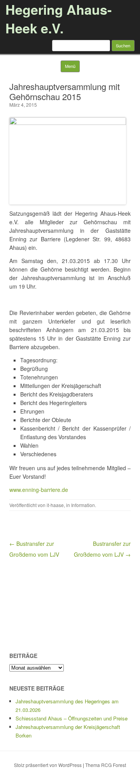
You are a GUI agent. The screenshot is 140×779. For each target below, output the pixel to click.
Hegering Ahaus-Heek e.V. (58, 18)
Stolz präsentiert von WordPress (48, 765)
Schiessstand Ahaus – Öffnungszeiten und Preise (72, 718)
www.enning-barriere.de (38, 489)
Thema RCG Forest (105, 765)
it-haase (55, 505)
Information (83, 505)
